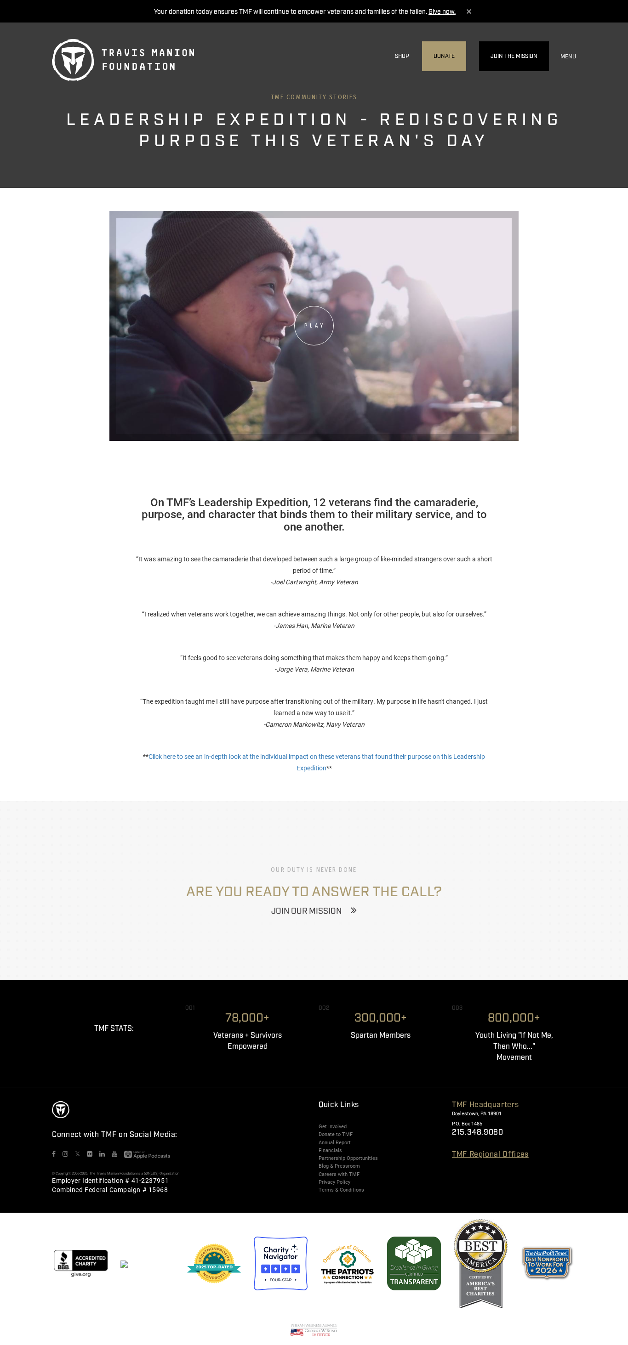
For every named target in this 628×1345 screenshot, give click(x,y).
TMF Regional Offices (490, 1154)
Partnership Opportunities (348, 1158)
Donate (444, 56)
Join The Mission (514, 56)
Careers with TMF (339, 1174)
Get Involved (333, 1126)
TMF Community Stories (314, 97)
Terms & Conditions (341, 1190)
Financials (330, 1150)
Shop (402, 56)
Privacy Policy (334, 1182)
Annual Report (335, 1142)
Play (314, 325)
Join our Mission (306, 911)
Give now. (442, 12)
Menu (568, 56)
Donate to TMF (336, 1134)
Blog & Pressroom (339, 1166)
